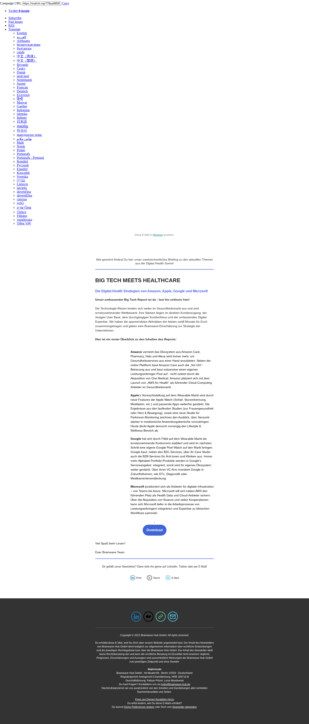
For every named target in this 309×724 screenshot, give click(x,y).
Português (23, 154)
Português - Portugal (30, 157)
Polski (21, 150)
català (20, 52)
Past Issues (15, 21)
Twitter (18, 11)
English (22, 33)
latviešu (22, 188)
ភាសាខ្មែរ (22, 126)
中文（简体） (27, 56)
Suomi (21, 83)
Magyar (22, 102)
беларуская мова (28, 44)
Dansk (21, 72)
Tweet (156, 578)
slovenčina (24, 191)
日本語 (22, 121)
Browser (158, 235)
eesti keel (23, 76)
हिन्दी (20, 98)
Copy (65, 3)
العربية (21, 37)
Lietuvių (22, 184)
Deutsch (22, 91)
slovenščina (24, 195)
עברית (21, 180)
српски (22, 199)
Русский (23, 165)
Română (22, 161)
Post (138, 578)
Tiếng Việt (24, 223)
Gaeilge (22, 106)
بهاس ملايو (24, 139)
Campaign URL (10, 3)
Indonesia (23, 110)
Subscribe (14, 18)
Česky (21, 68)
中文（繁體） (27, 60)
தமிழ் (20, 203)
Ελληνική (23, 95)
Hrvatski (22, 65)
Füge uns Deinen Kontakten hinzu (154, 699)
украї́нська (24, 219)
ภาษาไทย (24, 207)
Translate (14, 29)
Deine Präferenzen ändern (139, 707)
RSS (11, 25)
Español (22, 169)
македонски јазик (29, 135)
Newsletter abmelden (184, 707)
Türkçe (21, 212)
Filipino (22, 216)
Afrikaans (23, 41)
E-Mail (175, 578)
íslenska (22, 114)
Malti (20, 142)
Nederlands (24, 80)
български (24, 48)
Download (155, 530)
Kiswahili (23, 173)
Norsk (21, 146)
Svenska (22, 176)
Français (22, 87)
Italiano (22, 117)
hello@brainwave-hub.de (175, 684)
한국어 (22, 130)
